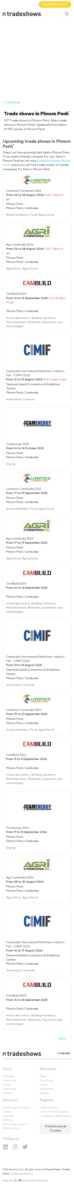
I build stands (48, 1107)
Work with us (11, 1128)
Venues (7, 1093)
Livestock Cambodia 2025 (23, 489)
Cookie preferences (22, 1174)
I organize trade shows (55, 1116)
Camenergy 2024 (17, 828)
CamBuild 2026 (16, 294)
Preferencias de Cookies (55, 1128)
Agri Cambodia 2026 (19, 244)
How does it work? (15, 1124)
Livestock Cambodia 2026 (23, 191)
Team (6, 1111)
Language (63, 1053)
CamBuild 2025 (16, 583)
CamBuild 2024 (16, 755)
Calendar (9, 1076)
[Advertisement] (37, 59)
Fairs (7, 1069)
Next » (62, 1039)
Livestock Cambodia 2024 (23, 710)
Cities (6, 1084)
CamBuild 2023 (16, 995)
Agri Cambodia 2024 (20, 877)
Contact (8, 1116)
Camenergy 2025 (17, 444)
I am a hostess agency (54, 1111)
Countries (9, 1080)
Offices (8, 1120)
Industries (9, 1089)
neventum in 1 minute (17, 1107)
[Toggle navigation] (66, 13)
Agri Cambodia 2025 (19, 538)
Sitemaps (48, 1069)
